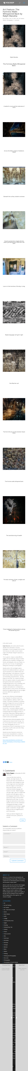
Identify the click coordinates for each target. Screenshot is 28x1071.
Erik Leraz (14, 1033)
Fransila (14, 1035)
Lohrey (12, 1044)
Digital (5, 922)
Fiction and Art (7, 933)
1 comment (16, 20)
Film (5, 936)
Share (10, 762)
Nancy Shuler (14, 1046)
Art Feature (21, 18)
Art (17, 18)
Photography (10, 20)
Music (5, 949)
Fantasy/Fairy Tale (8, 927)
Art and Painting (7, 905)
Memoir (5, 947)
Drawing (6, 925)
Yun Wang (13, 1058)
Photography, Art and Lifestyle (11, 962)
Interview (6, 942)
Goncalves (6, 940)
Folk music (6, 938)
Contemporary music (9, 920)
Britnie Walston (13, 1028)
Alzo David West (13, 1026)
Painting (6, 953)
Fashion (5, 929)
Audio (5, 916)
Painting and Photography (10, 955)
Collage (5, 918)
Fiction (5, 931)
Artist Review (7, 914)
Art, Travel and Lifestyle (9, 909)
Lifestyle (6, 944)
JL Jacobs (6, 18)
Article (5, 912)
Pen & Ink (6, 958)
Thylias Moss (15, 1055)
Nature (4, 20)
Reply (22, 820)
